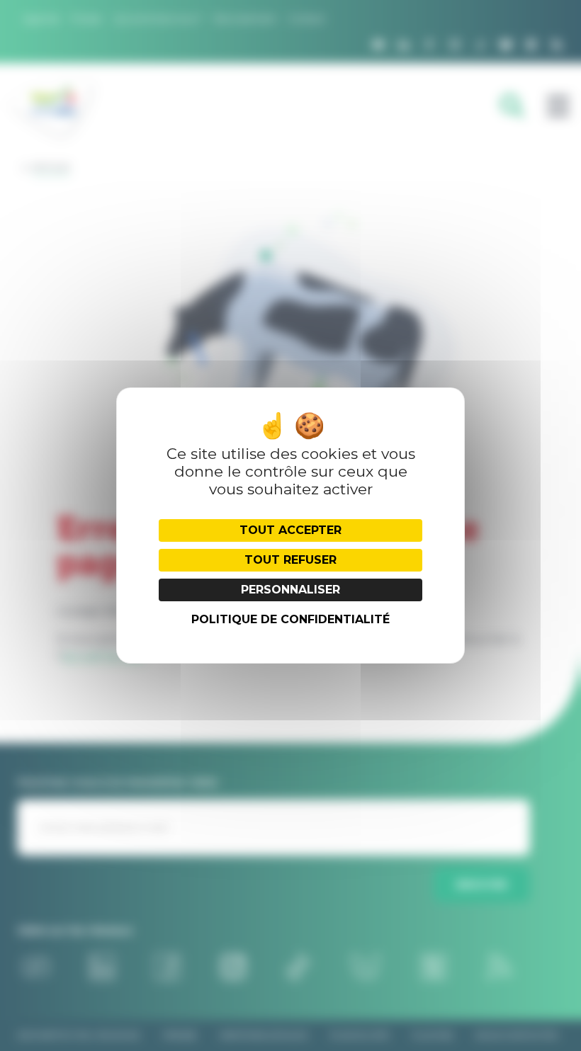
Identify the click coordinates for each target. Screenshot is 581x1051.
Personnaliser (290, 589)
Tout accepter (290, 530)
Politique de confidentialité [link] (290, 619)
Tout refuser (290, 560)
